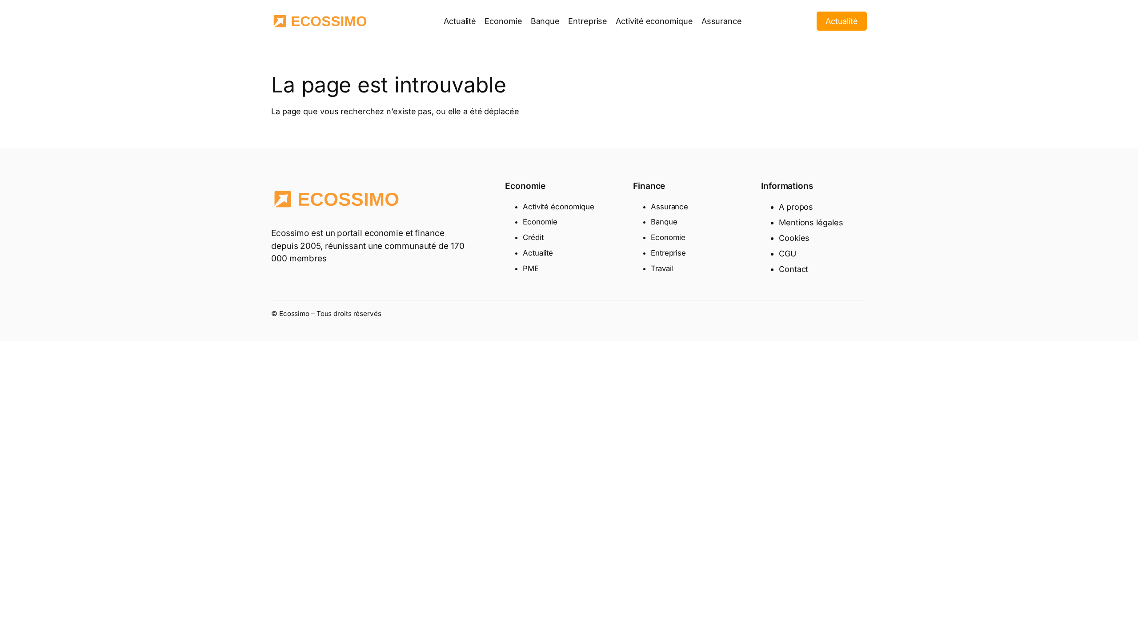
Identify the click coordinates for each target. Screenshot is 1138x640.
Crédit (533, 237)
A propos (796, 207)
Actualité (841, 21)
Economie (540, 221)
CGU (787, 253)
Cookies (794, 238)
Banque (664, 221)
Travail (662, 268)
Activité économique (558, 206)
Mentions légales (811, 222)
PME (531, 268)
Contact (793, 269)
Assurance (669, 206)
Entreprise (668, 252)
